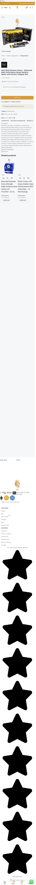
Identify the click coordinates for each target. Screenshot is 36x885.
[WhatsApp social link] (32, 7)
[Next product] (5, 59)
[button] (6, 200)
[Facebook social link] (30, 7)
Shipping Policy (5, 539)
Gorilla (18, 460)
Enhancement (24, 55)
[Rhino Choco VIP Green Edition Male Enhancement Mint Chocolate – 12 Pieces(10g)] (26, 220)
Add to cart (17, 97)
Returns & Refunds (6, 542)
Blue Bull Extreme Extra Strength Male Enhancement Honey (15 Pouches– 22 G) (9, 186)
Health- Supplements (12, 55)
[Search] (10, 7)
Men (2, 513)
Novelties (3, 519)
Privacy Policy (4, 536)
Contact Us (4, 530)
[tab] (5, 121)
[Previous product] (2, 59)
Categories (4, 507)
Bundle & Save (5, 524)
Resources (4, 527)
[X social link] (8, 118)
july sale (10, 114)
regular (15, 114)
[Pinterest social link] (10, 118)
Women (3, 510)
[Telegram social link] (14, 118)
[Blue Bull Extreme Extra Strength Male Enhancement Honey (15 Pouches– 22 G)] (9, 166)
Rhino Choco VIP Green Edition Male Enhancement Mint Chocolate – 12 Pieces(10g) (25, 296)
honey (6, 114)
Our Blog (3, 544)
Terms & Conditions (6, 533)
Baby (2, 522)
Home (3, 55)
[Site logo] (17, 7)
